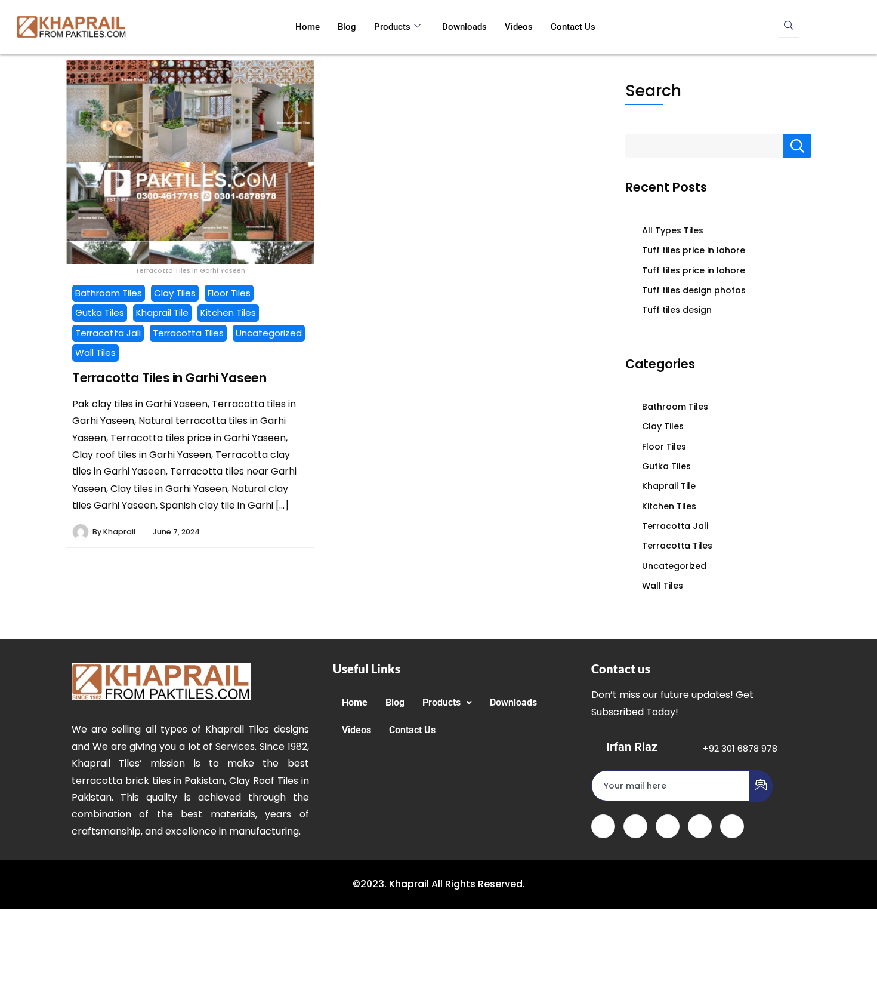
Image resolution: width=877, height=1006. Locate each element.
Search (653, 90)
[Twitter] (635, 826)
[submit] (761, 786)
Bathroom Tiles (108, 293)
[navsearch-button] (789, 27)
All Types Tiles (672, 230)
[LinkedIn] (668, 826)
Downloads (464, 26)
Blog (347, 26)
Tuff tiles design (677, 310)
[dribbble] (700, 826)
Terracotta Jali (108, 333)
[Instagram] (732, 826)
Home (307, 26)
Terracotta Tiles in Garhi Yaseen (169, 377)
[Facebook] (603, 826)
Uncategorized (269, 333)
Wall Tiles (95, 352)
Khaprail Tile (162, 312)
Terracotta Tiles (188, 333)
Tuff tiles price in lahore (693, 250)
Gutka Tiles (99, 312)
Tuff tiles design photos (694, 290)
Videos (519, 26)
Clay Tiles (175, 293)
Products (392, 26)
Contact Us (573, 26)
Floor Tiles (229, 293)
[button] (447, 702)
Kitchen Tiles (228, 312)
